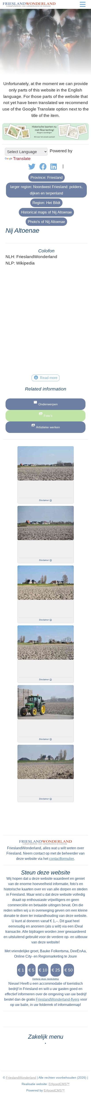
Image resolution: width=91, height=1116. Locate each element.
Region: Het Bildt (46, 202)
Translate (22, 158)
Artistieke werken (48, 427)
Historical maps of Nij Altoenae (46, 212)
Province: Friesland (46, 177)
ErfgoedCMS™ (59, 1084)
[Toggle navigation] (82, 4)
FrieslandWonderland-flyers (57, 999)
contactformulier (61, 859)
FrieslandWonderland (21, 1077)
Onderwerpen (48, 404)
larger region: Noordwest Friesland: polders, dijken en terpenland (46, 190)
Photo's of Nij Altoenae (46, 221)
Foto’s (48, 415)
